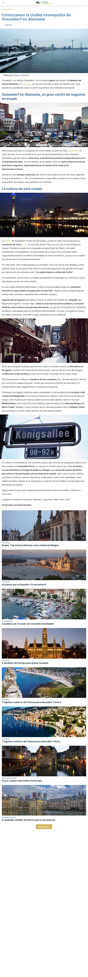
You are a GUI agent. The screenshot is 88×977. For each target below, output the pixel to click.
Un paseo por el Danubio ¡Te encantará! (24, 584)
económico (73, 150)
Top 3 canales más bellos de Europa (22, 780)
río (23, 178)
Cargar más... (44, 826)
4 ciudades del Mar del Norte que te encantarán (28, 820)
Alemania (26, 84)
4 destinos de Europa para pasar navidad (25, 663)
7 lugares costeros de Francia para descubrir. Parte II (31, 702)
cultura (8, 241)
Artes (24, 244)
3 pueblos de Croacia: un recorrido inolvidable (28, 623)
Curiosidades (7, 621)
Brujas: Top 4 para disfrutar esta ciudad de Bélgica (30, 545)
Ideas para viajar (8, 9)
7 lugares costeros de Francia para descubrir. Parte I (31, 741)
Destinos (5, 543)
